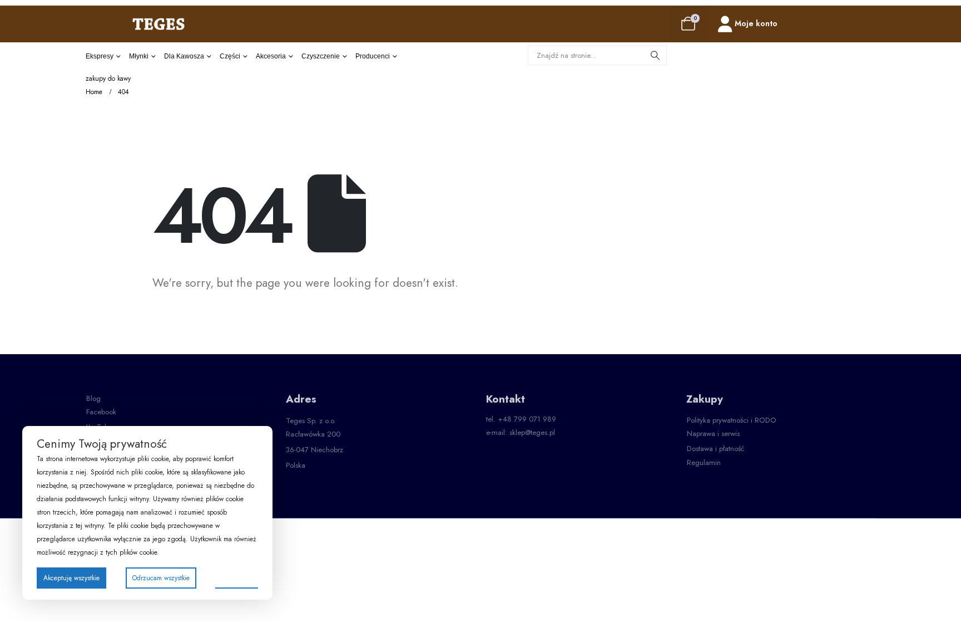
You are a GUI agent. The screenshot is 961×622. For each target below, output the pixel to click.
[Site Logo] (158, 23)
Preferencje (236, 577)
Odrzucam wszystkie (161, 578)
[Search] (655, 55)
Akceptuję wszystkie (71, 578)
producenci (372, 56)
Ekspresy (99, 56)
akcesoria (271, 56)
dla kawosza (184, 56)
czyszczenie (320, 56)
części (230, 56)
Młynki (138, 56)
